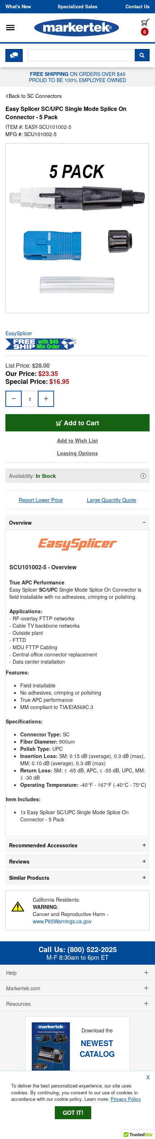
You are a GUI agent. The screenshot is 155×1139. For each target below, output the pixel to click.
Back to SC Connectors (35, 95)
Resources (18, 1003)
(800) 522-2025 (92, 949)
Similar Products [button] (29, 877)
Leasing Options (77, 453)
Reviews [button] (19, 861)
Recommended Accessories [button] (43, 845)
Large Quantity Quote (111, 499)
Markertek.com (23, 988)
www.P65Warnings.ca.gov (62, 921)
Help (11, 972)
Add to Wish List (77, 440)
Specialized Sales (77, 6)
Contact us (137, 6)
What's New (18, 6)
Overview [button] (20, 522)
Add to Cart (81, 422)
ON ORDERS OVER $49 (77, 76)
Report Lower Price (41, 499)
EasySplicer (18, 333)
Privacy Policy (126, 1098)
